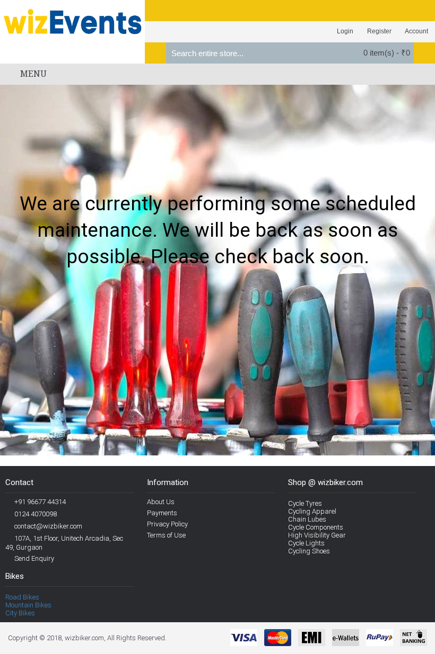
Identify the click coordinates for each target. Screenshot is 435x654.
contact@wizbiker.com (48, 526)
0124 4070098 (35, 514)
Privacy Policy (167, 524)
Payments (162, 513)
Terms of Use (166, 535)
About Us (161, 502)
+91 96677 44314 (40, 502)
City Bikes (20, 613)
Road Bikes (22, 597)
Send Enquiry (34, 558)
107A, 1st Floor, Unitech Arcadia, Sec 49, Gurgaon (64, 542)
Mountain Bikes (28, 605)
